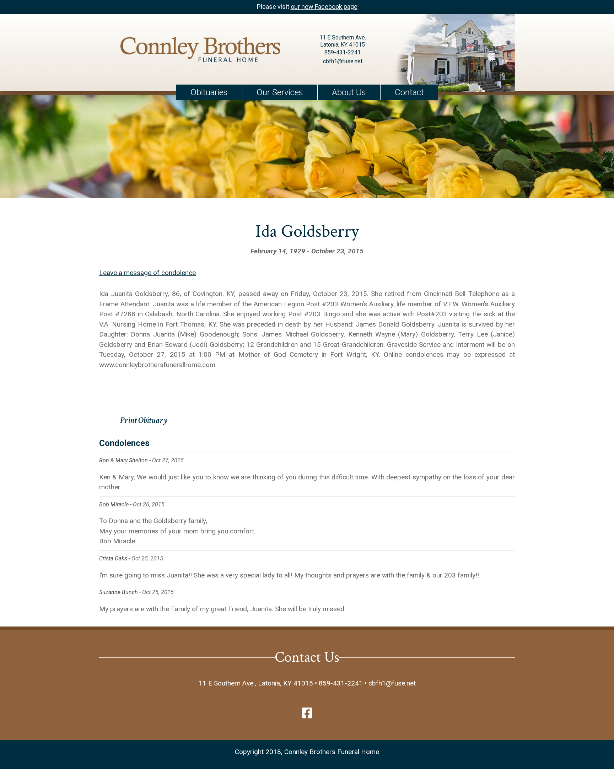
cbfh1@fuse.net (342, 61)
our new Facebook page (324, 6)
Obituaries (209, 92)
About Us (349, 92)
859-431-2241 (342, 52)
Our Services (280, 92)
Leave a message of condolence (147, 273)
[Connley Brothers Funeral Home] (200, 51)
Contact (409, 92)
